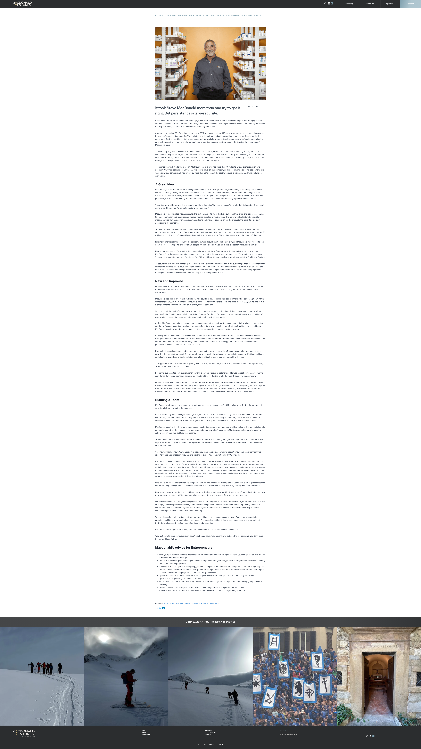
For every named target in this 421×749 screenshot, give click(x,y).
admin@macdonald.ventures (288, 734)
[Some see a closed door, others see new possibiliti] (42, 676)
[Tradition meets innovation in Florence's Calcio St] (210, 676)
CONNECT (208, 734)
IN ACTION (146, 734)
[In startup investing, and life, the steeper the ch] (126, 676)
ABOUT (144, 732)
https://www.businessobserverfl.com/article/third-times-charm (191, 603)
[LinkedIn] (370, 736)
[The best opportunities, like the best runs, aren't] (379, 676)
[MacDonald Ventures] (22, 3)
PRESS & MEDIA (210, 732)
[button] (354, 4)
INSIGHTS (208, 730)
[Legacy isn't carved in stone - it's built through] (295, 676)
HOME (144, 730)
